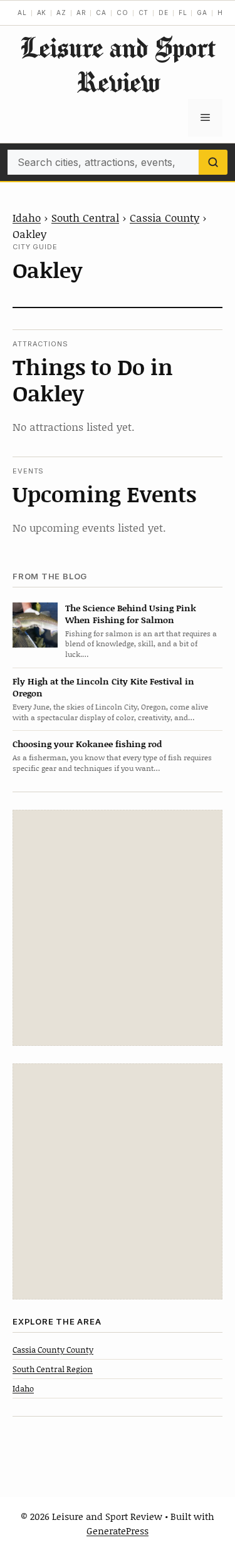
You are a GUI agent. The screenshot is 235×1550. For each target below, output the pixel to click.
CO (122, 12)
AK (42, 12)
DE (164, 12)
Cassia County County (53, 1349)
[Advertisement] (117, 927)
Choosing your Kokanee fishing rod (87, 743)
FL (183, 12)
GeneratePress (117, 1530)
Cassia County (164, 217)
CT (143, 12)
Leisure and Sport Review (118, 64)
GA (202, 12)
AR (81, 12)
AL (22, 12)
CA (101, 12)
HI (221, 12)
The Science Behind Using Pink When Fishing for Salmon (130, 613)
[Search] (213, 162)
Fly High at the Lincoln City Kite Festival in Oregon (103, 687)
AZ (61, 12)
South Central (85, 217)
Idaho (27, 217)
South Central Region (53, 1369)
